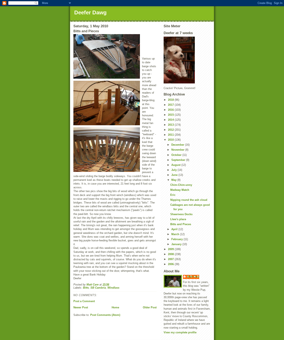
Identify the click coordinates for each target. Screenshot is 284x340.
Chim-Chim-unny (181, 184)
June (174, 174)
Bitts (86, 287)
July (174, 169)
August (176, 164)
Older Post (150, 307)
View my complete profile (180, 332)
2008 (171, 254)
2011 (171, 134)
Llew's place (178, 219)
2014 (171, 119)
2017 (171, 104)
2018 (171, 99)
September (178, 159)
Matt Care (193, 276)
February (177, 239)
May (174, 179)
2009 (171, 249)
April (174, 229)
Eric (172, 194)
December (178, 144)
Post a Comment (84, 301)
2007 (171, 259)
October (176, 154)
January (176, 244)
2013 (171, 124)
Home (115, 307)
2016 (171, 109)
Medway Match (179, 189)
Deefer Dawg (90, 12)
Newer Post (80, 307)
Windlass (113, 287)
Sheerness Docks (181, 214)
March (175, 234)
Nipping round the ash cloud (188, 199)
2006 (171, 264)
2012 (171, 129)
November (178, 149)
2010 (171, 139)
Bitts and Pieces (180, 224)
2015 (171, 114)
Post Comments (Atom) (105, 314)
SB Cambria (98, 287)
